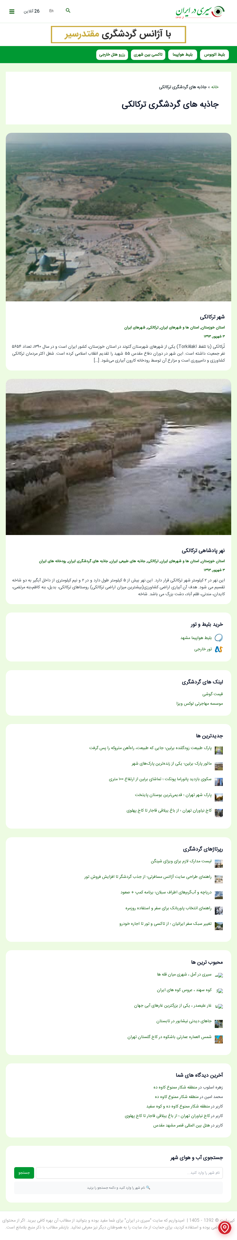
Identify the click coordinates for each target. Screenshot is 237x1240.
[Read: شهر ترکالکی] (118, 217)
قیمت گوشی (212, 694)
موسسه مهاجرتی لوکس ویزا (199, 703)
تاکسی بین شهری (148, 54)
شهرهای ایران (134, 328)
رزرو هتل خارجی (112, 54)
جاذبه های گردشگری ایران (88, 561)
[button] (67, 11)
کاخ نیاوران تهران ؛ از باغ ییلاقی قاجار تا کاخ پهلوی (167, 1116)
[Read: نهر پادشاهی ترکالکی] (118, 457)
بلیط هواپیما (182, 54)
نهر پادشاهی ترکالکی (203, 551)
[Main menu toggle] (12, 11)
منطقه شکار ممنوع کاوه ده (175, 1087)
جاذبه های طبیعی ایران (127, 561)
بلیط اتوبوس (214, 54)
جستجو (24, 1173)
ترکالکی (152, 328)
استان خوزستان (213, 328)
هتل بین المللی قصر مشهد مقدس (181, 1125)
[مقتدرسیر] (118, 34)
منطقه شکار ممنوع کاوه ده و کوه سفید (178, 1106)
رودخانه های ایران (52, 561)
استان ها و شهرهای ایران (179, 328)
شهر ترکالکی (212, 317)
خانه (215, 87)
